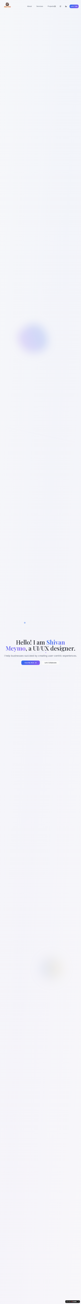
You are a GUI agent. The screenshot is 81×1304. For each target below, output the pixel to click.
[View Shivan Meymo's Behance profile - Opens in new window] (60, 6)
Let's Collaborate (51, 663)
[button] (7, 6)
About (29, 6)
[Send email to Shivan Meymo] (55, 6)
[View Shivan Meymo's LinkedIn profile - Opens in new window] (66, 6)
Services (39, 6)
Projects (51, 6)
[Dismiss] (78, 1301)
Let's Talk (74, 6)
